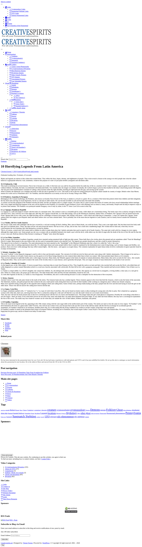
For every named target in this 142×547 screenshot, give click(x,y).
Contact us (6, 486)
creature (51, 409)
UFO (47, 416)
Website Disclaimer (9, 493)
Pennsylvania (133, 413)
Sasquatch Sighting (24, 416)
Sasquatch (9, 417)
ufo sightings (79, 417)
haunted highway (19, 413)
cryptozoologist (63, 410)
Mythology (71, 413)
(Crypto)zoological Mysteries (14, 467)
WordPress (45, 543)
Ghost (119, 409)
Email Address (6, 535)
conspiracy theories (40, 410)
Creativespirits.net (7, 543)
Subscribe (5, 539)
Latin (31, 171)
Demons (95, 409)
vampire (87, 417)
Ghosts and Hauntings (12, 474)
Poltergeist (3, 417)
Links (5, 484)
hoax (32, 413)
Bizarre (17, 410)
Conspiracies (9, 471)
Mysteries (8, 476)
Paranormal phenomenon (116, 413)
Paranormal (103, 413)
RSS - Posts (13, 520)
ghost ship (4, 413)
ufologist (53, 417)
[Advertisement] (63, 439)
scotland (38, 417)
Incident (37, 413)
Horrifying (26, 171)
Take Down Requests (10, 499)
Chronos (3, 171)
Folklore (111, 409)
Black (21, 410)
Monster (58, 413)
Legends (36, 171)
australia (7, 410)
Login (5, 497)
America (20, 171)
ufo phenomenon (65, 416)
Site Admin (6, 495)
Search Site (4, 159)
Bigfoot (12, 410)
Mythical (63, 413)
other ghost (86, 413)
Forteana (4, 161)
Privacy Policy (7, 491)
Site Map (6, 488)
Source (3, 315)
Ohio (78, 413)
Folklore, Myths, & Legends (14, 473)
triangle (42, 417)
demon (88, 410)
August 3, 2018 (11, 171)
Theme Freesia (28, 543)
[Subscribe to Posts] (5, 520)
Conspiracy (30, 410)
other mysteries (95, 413)
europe (103, 410)
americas (3, 410)
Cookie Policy (46, 459)
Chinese (25, 410)
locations (52, 413)
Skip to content (6, 2)
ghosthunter (136, 410)
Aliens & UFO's (10, 469)
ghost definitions (127, 410)
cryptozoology (78, 409)
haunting (28, 413)
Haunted (10, 413)
